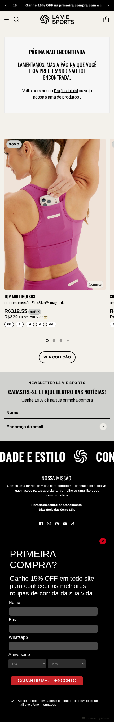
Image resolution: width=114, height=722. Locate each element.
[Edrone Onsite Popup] (57, 361)
